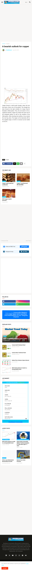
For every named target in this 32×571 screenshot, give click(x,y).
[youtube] (12, 555)
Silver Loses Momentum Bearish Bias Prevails (8, 460)
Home (3, 43)
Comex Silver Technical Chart (19, 352)
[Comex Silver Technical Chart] (6, 355)
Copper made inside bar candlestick (7, 184)
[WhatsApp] (17, 163)
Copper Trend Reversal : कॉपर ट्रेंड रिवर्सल (22, 184)
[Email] (21, 163)
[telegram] (9, 304)
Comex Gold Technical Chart (18, 345)
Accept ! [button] (5, 568)
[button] (2, 2)
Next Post (28, 240)
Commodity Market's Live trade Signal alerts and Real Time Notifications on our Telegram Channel (16, 315)
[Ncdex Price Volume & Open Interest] (6, 362)
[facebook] (9, 301)
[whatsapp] (23, 304)
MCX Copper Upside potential (7, 199)
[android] (26, 555)
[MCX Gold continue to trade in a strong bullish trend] (6, 370)
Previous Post (5, 240)
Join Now (24, 251)
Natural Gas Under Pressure (21, 460)
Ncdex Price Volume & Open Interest (20, 360)
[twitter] (9, 555)
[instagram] (23, 301)
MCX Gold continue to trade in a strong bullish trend (19, 368)
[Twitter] (14, 163)
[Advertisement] (16, 22)
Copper (8, 43)
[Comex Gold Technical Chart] (6, 347)
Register (25, 246)
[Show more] (24, 163)
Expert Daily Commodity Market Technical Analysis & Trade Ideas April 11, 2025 (23, 443)
